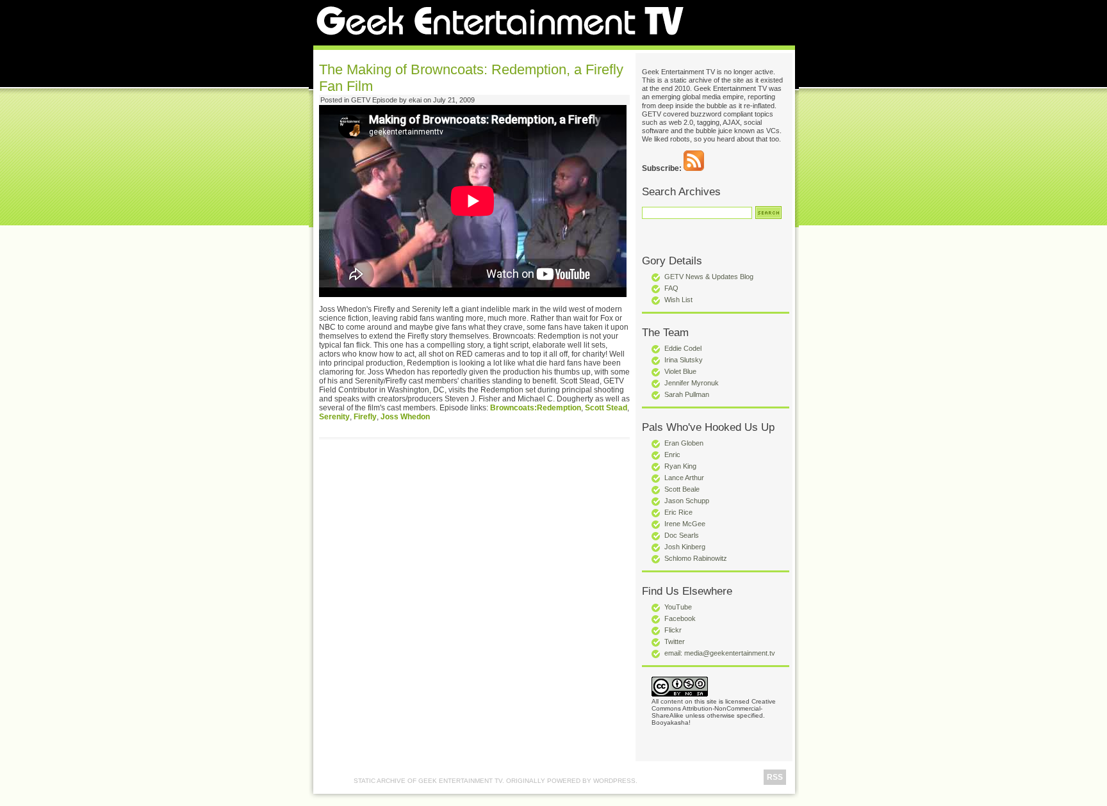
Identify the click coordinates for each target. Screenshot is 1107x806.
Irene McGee (684, 524)
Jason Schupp (686, 500)
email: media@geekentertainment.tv (719, 653)
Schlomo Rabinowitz (695, 558)
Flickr (673, 630)
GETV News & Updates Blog (708, 276)
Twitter (674, 641)
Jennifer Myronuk (691, 383)
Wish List (678, 299)
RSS (775, 777)
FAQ (671, 288)
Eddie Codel (682, 348)
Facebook (680, 618)
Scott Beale (682, 489)
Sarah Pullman (686, 394)
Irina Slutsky (683, 360)
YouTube (678, 607)
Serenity (334, 416)
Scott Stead (606, 407)
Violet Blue (680, 371)
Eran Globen (683, 443)
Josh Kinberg (684, 547)
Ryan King (680, 466)
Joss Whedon (405, 416)
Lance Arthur (684, 477)
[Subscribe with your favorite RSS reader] (694, 168)
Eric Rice (678, 512)
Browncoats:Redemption (535, 407)
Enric (672, 454)
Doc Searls (681, 535)
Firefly (365, 416)
